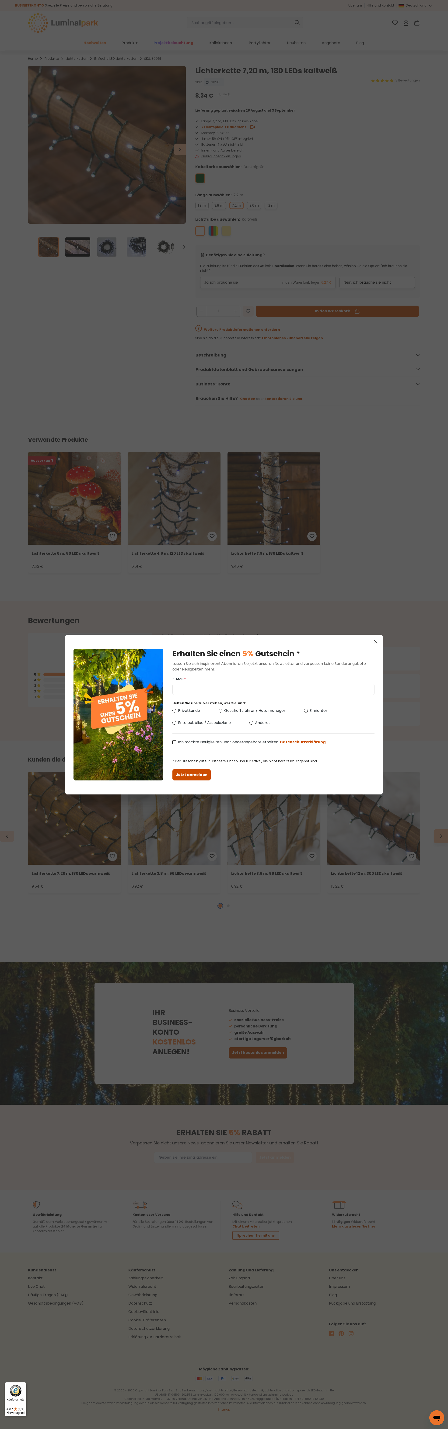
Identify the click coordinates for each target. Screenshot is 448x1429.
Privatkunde (189, 710)
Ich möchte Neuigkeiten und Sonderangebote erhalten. (252, 742)
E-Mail (179, 679)
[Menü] (23, 1385)
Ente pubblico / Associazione (204, 722)
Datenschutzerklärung (303, 742)
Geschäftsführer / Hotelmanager (254, 710)
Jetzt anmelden (191, 774)
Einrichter (318, 710)
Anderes (262, 722)
